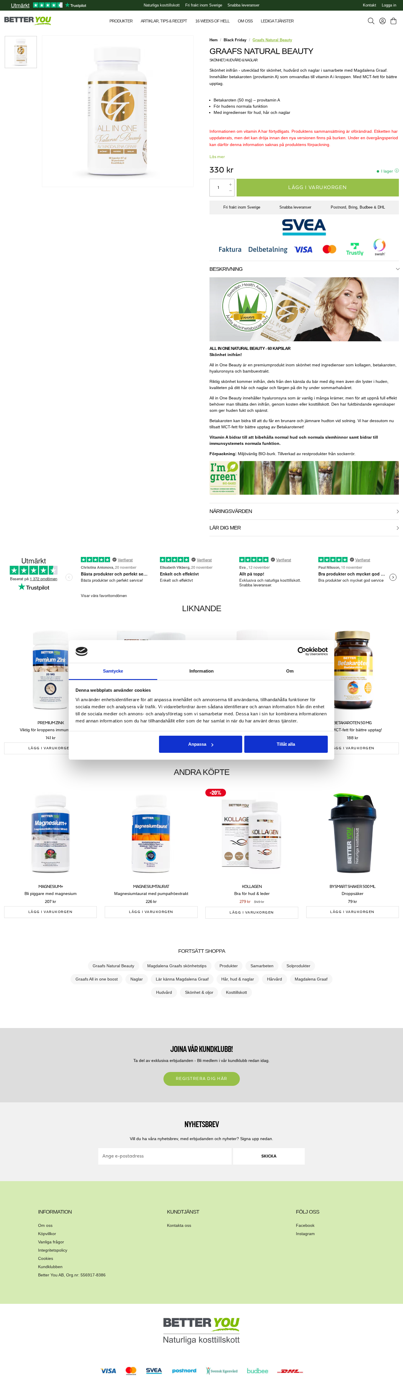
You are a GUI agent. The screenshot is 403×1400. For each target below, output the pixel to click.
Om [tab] (290, 670)
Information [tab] (201, 670)
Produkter (228, 965)
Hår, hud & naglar (237, 979)
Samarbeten (261, 965)
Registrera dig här (201, 1079)
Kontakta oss (179, 1225)
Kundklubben (50, 1266)
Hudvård (164, 992)
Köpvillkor (47, 1233)
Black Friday (235, 40)
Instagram (305, 1233)
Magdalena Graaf (311, 979)
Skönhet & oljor (199, 992)
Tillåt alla (286, 744)
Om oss (45, 1225)
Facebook (305, 1225)
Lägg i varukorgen (317, 187)
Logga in (389, 5)
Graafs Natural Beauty (113, 965)
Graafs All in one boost (97, 979)
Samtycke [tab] (113, 670)
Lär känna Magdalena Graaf (182, 979)
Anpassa (197, 744)
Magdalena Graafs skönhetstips (177, 965)
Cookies (45, 1258)
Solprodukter (298, 965)
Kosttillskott (236, 992)
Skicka (268, 1156)
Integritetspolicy (52, 1250)
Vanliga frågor (51, 1242)
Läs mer (217, 157)
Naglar (136, 979)
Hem (213, 40)
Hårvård (274, 979)
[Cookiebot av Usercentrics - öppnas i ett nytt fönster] (302, 651)
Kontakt (369, 5)
